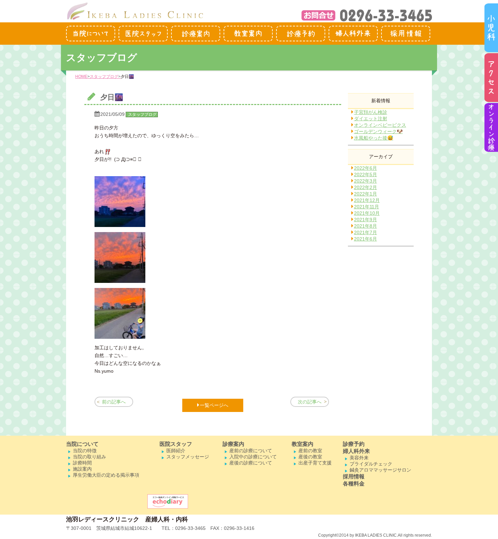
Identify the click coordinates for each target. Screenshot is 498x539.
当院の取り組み (89, 456)
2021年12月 (367, 200)
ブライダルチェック (371, 464)
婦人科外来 (356, 451)
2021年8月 (365, 226)
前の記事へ (114, 402)
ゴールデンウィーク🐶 (378, 131)
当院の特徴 (85, 450)
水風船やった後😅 (373, 138)
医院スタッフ (176, 444)
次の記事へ (309, 402)
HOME (81, 76)
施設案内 (82, 469)
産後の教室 (310, 456)
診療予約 (354, 444)
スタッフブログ (104, 76)
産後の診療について (250, 462)
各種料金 (354, 483)
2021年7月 (365, 232)
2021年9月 (365, 219)
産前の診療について (250, 450)
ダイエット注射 (370, 118)
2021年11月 (366, 206)
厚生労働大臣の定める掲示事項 (106, 475)
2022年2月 (365, 187)
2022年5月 (365, 174)
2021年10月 (367, 213)
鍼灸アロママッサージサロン (380, 470)
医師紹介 (175, 450)
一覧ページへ (214, 405)
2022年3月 (365, 181)
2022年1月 (365, 193)
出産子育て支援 (315, 462)
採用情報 (354, 476)
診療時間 (82, 462)
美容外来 (359, 457)
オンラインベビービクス (380, 125)
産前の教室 (310, 450)
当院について (82, 444)
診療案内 (233, 444)
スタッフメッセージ (187, 456)
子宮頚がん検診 (370, 112)
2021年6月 (365, 239)
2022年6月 (365, 168)
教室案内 (302, 444)
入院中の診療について (253, 456)
